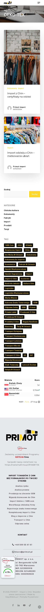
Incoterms (25, 279)
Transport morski (12, 346)
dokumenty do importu (15, 259)
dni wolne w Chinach (14, 255)
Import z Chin (11, 279)
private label (10, 312)
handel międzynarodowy (15, 269)
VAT (31, 355)
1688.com (9, 245)
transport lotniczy (13, 341)
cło (35, 250)
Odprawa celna (11, 307)
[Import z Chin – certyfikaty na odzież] (22, 72)
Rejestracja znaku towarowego (22, 509)
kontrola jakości (12, 283)
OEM (24, 307)
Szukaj (7, 190)
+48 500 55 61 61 (23, 545)
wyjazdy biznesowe (13, 360)
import (29, 274)
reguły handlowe (30, 322)
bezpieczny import (13, 250)
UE (25, 355)
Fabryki (7, 218)
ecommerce (10, 264)
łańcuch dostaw (29, 365)
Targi (6, 229)
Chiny (27, 250)
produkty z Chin (12, 322)
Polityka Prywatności (29, 597)
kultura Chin (29, 283)
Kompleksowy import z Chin (22, 512)
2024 (20, 245)
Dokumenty (12, 88)
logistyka (9, 288)
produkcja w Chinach (14, 317)
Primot (33, 307)
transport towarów (13, 350)
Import (21, 88)
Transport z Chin (12, 355)
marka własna (11, 298)
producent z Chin (27, 312)
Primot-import (19, 107)
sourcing (9, 326)
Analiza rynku (22, 486)
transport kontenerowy (15, 336)
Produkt (8, 225)
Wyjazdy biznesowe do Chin (22, 497)
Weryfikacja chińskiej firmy (22, 505)
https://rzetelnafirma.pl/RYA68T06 (22, 465)
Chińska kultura (11, 210)
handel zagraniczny (13, 274)
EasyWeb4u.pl (12, 597)
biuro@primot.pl (24, 552)
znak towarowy (11, 365)
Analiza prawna (22, 490)
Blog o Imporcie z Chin (22, 516)
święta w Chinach (12, 370)
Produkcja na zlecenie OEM (22, 494)
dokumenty (31, 255)
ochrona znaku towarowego (17, 303)
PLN (27, 402)
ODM (35, 303)
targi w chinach (24, 326)
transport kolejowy (13, 331)
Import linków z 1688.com (22, 501)
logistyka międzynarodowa (17, 293)
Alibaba (29, 245)
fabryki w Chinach (27, 264)
